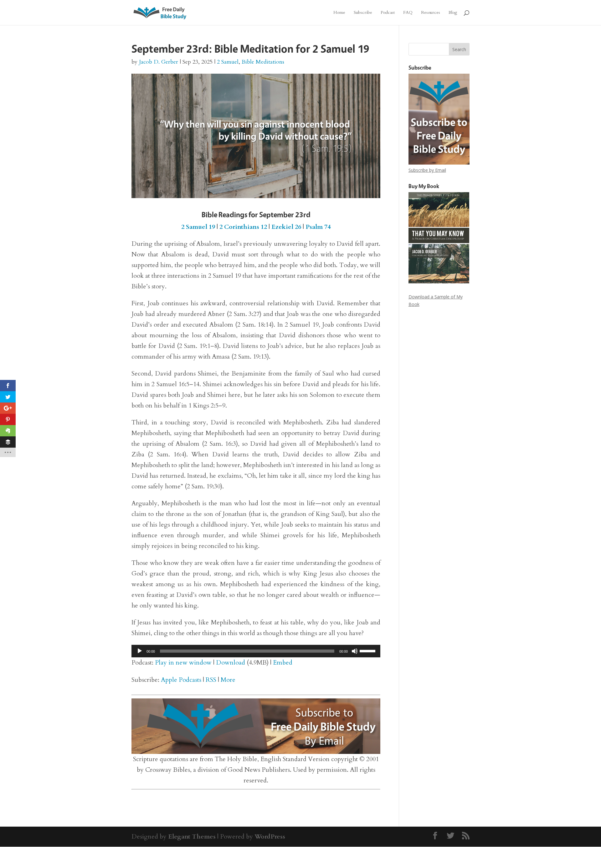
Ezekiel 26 (286, 227)
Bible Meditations (263, 62)
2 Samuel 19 (198, 227)
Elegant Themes (192, 836)
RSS (211, 680)
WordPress (269, 836)
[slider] (368, 650)
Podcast (388, 12)
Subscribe (363, 12)
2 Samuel (228, 62)
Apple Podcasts (181, 680)
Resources (430, 12)
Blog (453, 12)
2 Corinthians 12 (243, 227)
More (228, 680)
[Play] (139, 651)
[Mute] (355, 651)
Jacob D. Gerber (158, 62)
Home (339, 12)
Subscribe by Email (427, 170)
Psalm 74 (318, 227)
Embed (282, 662)
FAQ (408, 12)
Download (230, 662)
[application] (255, 651)
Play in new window (183, 662)
